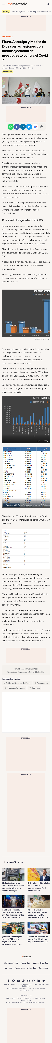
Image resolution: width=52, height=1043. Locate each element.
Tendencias (20, 968)
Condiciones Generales (16, 989)
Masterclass (44, 984)
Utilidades (31, 968)
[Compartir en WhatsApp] (11, 127)
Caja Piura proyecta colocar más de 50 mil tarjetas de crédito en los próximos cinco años (13, 914)
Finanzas (7, 36)
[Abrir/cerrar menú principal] (4, 4)
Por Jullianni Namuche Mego (13, 66)
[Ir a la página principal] (17, 4)
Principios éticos (26, 991)
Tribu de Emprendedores (27, 984)
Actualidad (25, 963)
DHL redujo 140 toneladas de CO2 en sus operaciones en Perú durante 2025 (39, 887)
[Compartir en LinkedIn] (23, 127)
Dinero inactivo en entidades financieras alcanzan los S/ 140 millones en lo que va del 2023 (38, 914)
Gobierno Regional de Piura (18, 683)
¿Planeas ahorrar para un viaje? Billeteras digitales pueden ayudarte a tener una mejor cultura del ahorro (13, 941)
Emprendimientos (40, 963)
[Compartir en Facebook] (17, 127)
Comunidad (43, 968)
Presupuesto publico (16, 688)
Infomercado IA (10, 984)
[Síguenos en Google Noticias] (35, 127)
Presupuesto (42, 683)
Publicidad (26, 986)
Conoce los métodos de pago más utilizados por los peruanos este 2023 (38, 939)
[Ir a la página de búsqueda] (48, 4)
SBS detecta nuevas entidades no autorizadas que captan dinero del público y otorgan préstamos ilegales (13, 887)
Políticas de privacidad (36, 989)
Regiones (35, 688)
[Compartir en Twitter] (29, 127)
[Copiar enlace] (41, 127)
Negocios (8, 968)
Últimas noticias (11, 963)
